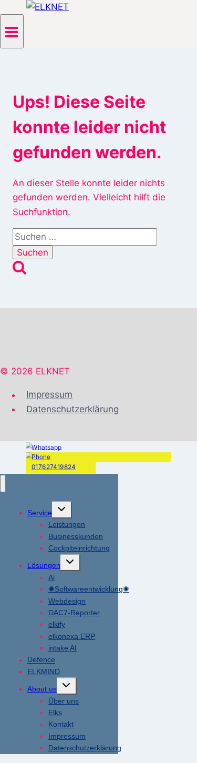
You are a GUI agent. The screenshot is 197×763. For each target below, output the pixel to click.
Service (39, 512)
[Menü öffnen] (12, 31)
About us (42, 689)
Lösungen (43, 565)
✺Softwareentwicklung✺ (88, 589)
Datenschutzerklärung (72, 409)
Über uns (63, 701)
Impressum (49, 395)
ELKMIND (43, 671)
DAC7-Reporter (74, 612)
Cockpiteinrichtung (79, 548)
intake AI (62, 648)
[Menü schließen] (3, 483)
